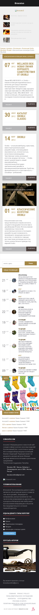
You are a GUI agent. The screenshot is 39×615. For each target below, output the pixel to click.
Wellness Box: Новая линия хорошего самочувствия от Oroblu (26, 69)
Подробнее (31, 104)
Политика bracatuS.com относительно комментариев (19, 604)
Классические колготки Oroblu (26, 212)
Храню (7, 521)
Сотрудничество (24, 598)
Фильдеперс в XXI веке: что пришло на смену (27, 292)
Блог (20, 289)
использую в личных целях (15, 529)
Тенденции (22, 329)
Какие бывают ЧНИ (22, 418)
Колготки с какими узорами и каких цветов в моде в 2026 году (27, 371)
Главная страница (6, 48)
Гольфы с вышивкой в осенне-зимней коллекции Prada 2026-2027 (27, 323)
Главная (12, 593)
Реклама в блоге (19, 601)
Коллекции (17, 48)
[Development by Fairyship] (33, 609)
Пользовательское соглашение (19, 596)
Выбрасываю (10, 518)
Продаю (8, 526)
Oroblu (21, 137)
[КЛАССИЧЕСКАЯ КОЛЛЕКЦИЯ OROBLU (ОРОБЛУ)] (19, 184)
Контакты (12, 598)
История (21, 307)
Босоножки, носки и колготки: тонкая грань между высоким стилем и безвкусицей (26, 333)
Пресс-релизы (22, 275)
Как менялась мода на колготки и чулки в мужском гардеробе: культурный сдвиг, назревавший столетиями (26, 313)
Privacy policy (23, 593)
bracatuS (9, 104)
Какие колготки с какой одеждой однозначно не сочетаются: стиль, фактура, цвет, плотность (27, 301)
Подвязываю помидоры (14, 524)
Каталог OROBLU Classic (22, 116)
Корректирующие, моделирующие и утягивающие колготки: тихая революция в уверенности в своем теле (27, 361)
